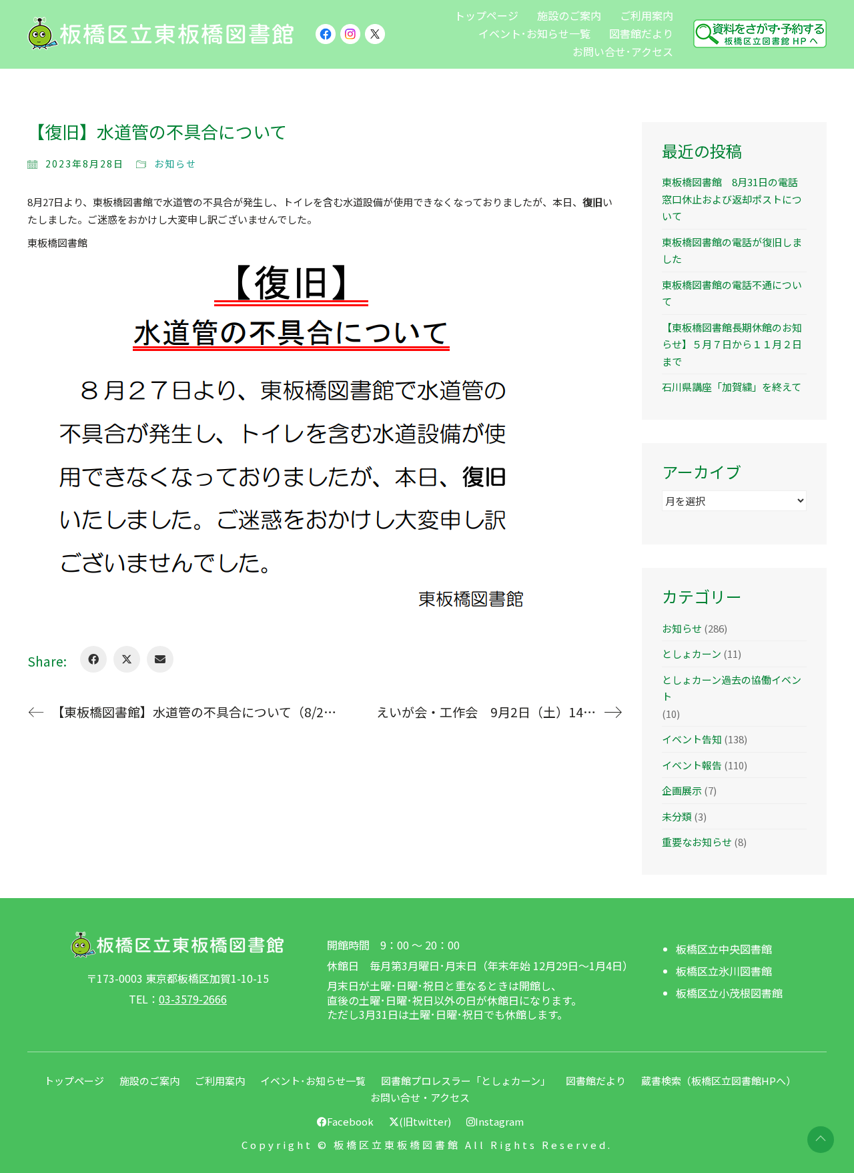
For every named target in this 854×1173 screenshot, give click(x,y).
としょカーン (691, 654)
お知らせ (175, 163)
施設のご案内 (149, 1081)
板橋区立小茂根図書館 (729, 993)
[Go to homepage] (160, 34)
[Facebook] (93, 659)
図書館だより (596, 1081)
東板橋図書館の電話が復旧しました (732, 250)
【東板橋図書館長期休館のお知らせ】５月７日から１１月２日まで (732, 344)
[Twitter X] (126, 659)
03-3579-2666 (193, 999)
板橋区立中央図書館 (724, 949)
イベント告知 (692, 739)
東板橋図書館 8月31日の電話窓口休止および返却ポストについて (732, 199)
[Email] (160, 659)
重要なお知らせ (697, 842)
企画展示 (682, 790)
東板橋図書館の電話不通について (732, 293)
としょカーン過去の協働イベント (731, 688)
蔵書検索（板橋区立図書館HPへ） (718, 1081)
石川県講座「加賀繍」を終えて (731, 387)
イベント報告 (692, 765)
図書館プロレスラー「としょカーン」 (465, 1081)
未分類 (677, 816)
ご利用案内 (220, 1081)
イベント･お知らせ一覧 (313, 1081)
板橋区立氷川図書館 (724, 971)
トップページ (74, 1081)
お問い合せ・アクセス (420, 1097)
